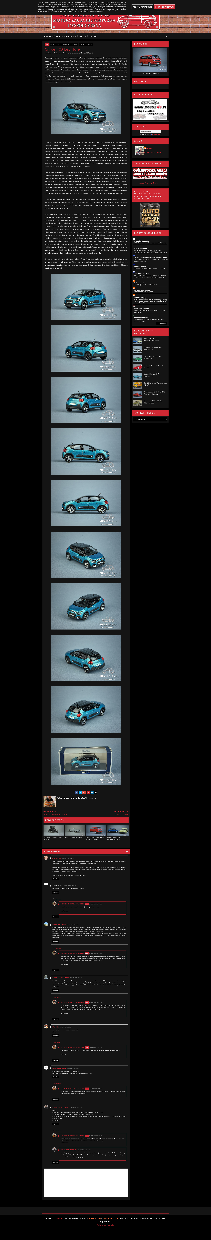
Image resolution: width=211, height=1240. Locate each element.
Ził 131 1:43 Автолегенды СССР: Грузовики (153, 402)
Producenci (68, 36)
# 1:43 (52, 44)
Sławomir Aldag (59, 924)
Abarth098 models (141, 274)
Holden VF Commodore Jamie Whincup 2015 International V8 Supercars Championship (150, 276)
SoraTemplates (94, 1218)
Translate (156, 134)
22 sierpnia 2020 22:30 (69, 885)
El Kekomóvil (139, 283)
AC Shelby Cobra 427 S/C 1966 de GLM (147, 285)
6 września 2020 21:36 (84, 1150)
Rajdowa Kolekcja (141, 317)
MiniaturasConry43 (141, 308)
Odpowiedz (55, 879)
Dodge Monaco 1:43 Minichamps (151, 375)
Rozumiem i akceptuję (164, 7)
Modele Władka (140, 266)
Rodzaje (93, 36)
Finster (149, 148)
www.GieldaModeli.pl (150, 183)
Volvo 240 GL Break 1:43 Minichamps (153, 348)
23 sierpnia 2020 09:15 (95, 953)
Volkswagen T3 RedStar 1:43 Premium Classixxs (95, 838)
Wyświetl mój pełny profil (153, 152)
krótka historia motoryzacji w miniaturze (150, 257)
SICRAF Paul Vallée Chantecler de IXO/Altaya (150, 243)
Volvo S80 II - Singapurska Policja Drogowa (149, 268)
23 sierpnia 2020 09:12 (95, 904)
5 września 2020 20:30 (95, 1136)
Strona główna (52, 36)
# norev (81, 44)
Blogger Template (110, 1218)
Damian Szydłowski (60, 1107)
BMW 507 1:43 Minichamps (73, 837)
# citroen (58, 44)
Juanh (55, 1027)
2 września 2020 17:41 (76, 1107)
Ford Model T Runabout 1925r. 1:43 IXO (53, 838)
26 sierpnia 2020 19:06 (75, 978)
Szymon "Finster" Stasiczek (72, 904)
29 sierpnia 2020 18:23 (95, 1047)
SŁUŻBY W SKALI (140, 248)
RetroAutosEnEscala (142, 290)
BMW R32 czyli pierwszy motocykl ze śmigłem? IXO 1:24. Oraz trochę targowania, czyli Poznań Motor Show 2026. (150, 301)
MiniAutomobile (59, 1068)
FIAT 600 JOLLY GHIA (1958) (143, 292)
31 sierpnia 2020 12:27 (73, 1068)
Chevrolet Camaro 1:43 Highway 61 (152, 357)
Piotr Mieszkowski (60, 978)
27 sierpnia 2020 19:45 (64, 1027)
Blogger (59, 1218)
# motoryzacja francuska (70, 44)
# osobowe (89, 44)
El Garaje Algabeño (141, 241)
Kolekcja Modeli (140, 297)
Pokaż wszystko (161, 323)
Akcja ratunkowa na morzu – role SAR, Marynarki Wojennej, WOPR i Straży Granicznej (150, 251)
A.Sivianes (56, 858)
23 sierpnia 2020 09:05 (73, 925)
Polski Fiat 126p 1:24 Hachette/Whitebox (113, 838)
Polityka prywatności (105, 1225)
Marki (81, 36)
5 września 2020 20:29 (95, 1089)
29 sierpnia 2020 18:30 (95, 1002)
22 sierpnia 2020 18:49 (68, 858)
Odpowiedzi (57, 899)
